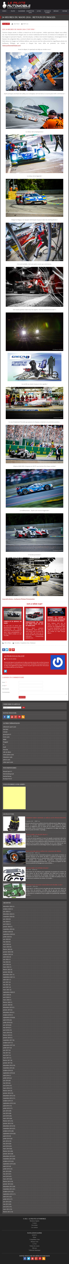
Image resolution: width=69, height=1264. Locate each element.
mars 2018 (6, 1032)
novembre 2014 (7, 1128)
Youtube (12, 716)
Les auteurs (34, 1227)
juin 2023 (6, 939)
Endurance (32, 643)
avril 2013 (6, 1176)
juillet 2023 (6, 937)
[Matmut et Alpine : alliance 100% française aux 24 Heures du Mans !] (56, 612)
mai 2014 (6, 1143)
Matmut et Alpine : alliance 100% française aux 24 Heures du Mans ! (56, 619)
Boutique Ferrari (7, 779)
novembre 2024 (7, 916)
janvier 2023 (7, 952)
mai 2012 (6, 1204)
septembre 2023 (8, 934)
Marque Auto (34, 1241)
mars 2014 (6, 1148)
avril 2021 (6, 987)
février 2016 (6, 1090)
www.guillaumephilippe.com (11, 45)
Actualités (17, 643)
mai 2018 (6, 1027)
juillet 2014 (6, 1138)
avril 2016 (6, 1085)
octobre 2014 (7, 1131)
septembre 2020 (8, 992)
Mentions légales (34, 1221)
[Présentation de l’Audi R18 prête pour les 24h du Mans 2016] (34, 614)
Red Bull (5, 729)
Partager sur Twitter (6, 649)
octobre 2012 (7, 1191)
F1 (3, 744)
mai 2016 (6, 1083)
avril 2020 (6, 997)
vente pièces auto (8, 754)
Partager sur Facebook (3, 649)
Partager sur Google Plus (10, 649)
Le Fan (39, 11)
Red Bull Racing (7, 776)
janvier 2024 (7, 926)
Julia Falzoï (16, 24)
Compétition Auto (30, 11)
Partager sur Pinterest (13, 649)
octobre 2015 (7, 1101)
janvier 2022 (7, 972)
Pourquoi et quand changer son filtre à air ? (44, 885)
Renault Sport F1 (7, 771)
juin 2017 (6, 1050)
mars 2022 (6, 967)
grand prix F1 (7, 734)
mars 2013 (6, 1179)
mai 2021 (6, 984)
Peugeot (5, 742)
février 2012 (6, 1212)
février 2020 (6, 1002)
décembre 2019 (7, 1007)
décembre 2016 (7, 1065)
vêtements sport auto (9, 727)
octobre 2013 (7, 1161)
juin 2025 (6, 911)
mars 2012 (6, 1209)
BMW (4, 739)
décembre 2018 (7, 1012)
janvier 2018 (7, 1037)
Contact (34, 1223)
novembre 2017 (7, 1040)
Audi (4, 747)
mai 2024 (6, 921)
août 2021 (6, 979)
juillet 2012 (6, 1199)
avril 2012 (6, 1207)
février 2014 (6, 1151)
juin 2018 (6, 1025)
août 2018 (6, 1020)
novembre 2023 (7, 929)
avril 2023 (6, 944)
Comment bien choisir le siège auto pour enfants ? (45, 818)
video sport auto (8, 762)
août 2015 (6, 1106)
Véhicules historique (34, 1250)
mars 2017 (6, 1058)
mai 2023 (6, 942)
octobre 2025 (7, 909)
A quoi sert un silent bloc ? (37, 834)
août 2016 (6, 1075)
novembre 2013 (7, 1159)
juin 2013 (6, 1171)
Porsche (5, 749)
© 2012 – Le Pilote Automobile (34, 1218)
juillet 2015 (6, 1108)
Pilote (13, 11)
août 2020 (6, 995)
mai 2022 (6, 962)
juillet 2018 (6, 1022)
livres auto (6, 737)
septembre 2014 (8, 1133)
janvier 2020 (7, 1005)
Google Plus (15, 716)
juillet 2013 (6, 1169)
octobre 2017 (7, 1043)
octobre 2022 (7, 954)
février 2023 (6, 949)
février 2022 (6, 969)
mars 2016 (6, 1088)
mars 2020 (6, 1000)
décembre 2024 (7, 914)
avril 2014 (6, 1146)
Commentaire (6, 692)
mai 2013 (6, 1174)
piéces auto (6, 759)
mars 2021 (6, 990)
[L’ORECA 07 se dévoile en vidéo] (12, 614)
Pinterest (19, 716)
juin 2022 (6, 959)
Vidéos (4, 11)
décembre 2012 (7, 1186)
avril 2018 (6, 1030)
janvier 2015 (7, 1123)
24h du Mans (7, 643)
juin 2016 (6, 1080)
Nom (4, 682)
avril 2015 (6, 1116)
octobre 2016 (7, 1070)
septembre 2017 (8, 1045)
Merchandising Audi (8, 774)
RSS (23, 716)
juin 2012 (6, 1201)
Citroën (5, 732)
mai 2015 (6, 1113)
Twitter (5, 671)
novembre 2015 (7, 1098)
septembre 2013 (8, 1164)
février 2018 (6, 1035)
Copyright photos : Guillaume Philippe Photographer (18, 599)
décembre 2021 (7, 974)
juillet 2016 (6, 1078)
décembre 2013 (7, 1156)
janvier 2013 (7, 1184)
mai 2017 (6, 1053)
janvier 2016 (7, 1093)
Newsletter (34, 1225)
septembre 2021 (8, 977)
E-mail (4, 685)
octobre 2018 (7, 1015)
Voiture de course (47, 11)
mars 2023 (6, 947)
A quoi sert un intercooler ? (37, 868)
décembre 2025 (7, 906)
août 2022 (6, 957)
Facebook (4, 716)
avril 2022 (6, 964)
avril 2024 (6, 924)
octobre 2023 (7, 932)
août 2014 (6, 1136)
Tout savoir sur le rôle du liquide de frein (43, 851)
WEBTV (34, 1235)
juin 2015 (6, 1111)
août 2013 (6, 1166)
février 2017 (6, 1060)
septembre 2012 (8, 1194)
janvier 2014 (7, 1154)
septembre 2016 (8, 1073)
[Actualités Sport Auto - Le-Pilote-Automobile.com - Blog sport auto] (16, 5)
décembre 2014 (7, 1126)
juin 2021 (6, 982)
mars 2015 (6, 1118)
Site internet (5, 689)
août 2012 (6, 1196)
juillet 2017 (6, 1048)
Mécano (56, 11)
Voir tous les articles (11, 659)
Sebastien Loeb (7, 757)
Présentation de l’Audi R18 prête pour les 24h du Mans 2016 (34, 623)
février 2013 (6, 1181)
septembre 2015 (8, 1103)
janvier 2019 (7, 1010)
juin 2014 (6, 1141)
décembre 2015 (7, 1095)
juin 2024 (6, 919)
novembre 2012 (7, 1189)
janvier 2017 (7, 1063)
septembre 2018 (8, 1017)
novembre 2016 (7, 1068)
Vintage (64, 11)
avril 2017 (6, 1055)
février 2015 (6, 1121)
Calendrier (21, 11)
